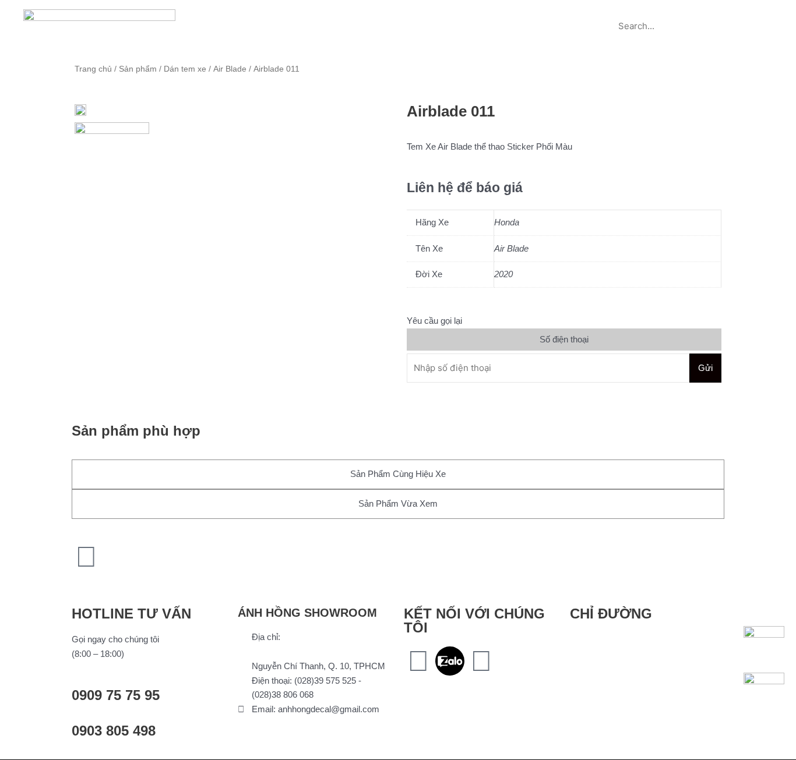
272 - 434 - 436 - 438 (291, 651)
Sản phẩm (307, 13)
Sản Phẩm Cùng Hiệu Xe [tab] (398, 474)
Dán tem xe (185, 69)
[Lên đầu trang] (86, 556)
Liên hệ (398, 40)
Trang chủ (246, 13)
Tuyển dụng (546, 13)
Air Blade (229, 69)
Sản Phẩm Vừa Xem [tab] (398, 503)
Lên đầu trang (117, 584)
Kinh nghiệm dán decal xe (452, 13)
